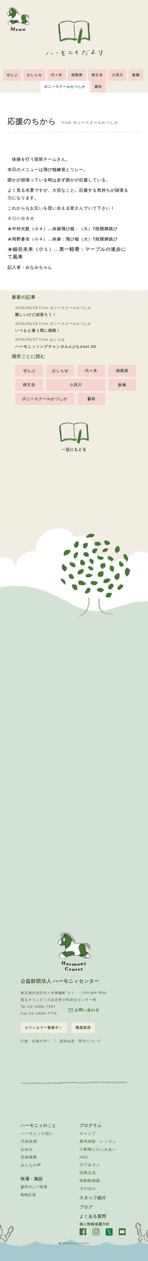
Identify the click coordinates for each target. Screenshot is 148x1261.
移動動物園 (90, 1180)
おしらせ (34, 75)
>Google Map (94, 992)
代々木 (56, 75)
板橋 (136, 75)
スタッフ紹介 (93, 1197)
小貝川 (117, 75)
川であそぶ (90, 1164)
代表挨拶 (29, 1141)
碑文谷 (97, 75)
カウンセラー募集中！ (44, 1027)
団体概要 (29, 1157)
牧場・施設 (32, 1178)
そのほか (88, 1188)
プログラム (91, 1125)
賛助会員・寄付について (80, 1041)
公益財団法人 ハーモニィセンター (60, 981)
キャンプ (88, 1133)
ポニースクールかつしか (65, 86)
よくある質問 (93, 1216)
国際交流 (88, 1172)
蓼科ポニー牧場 (34, 1186)
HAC (84, 1157)
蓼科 (98, 86)
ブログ (86, 1206)
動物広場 (28, 1194)
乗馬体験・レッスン (98, 1141)
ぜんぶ (12, 75)
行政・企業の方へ (36, 1041)
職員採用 (83, 1027)
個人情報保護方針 (95, 1224)
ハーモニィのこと (38, 1125)
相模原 (77, 75)
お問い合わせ (87, 1009)
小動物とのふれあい (98, 1149)
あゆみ (27, 1149)
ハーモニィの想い (37, 1133)
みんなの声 (31, 1165)
